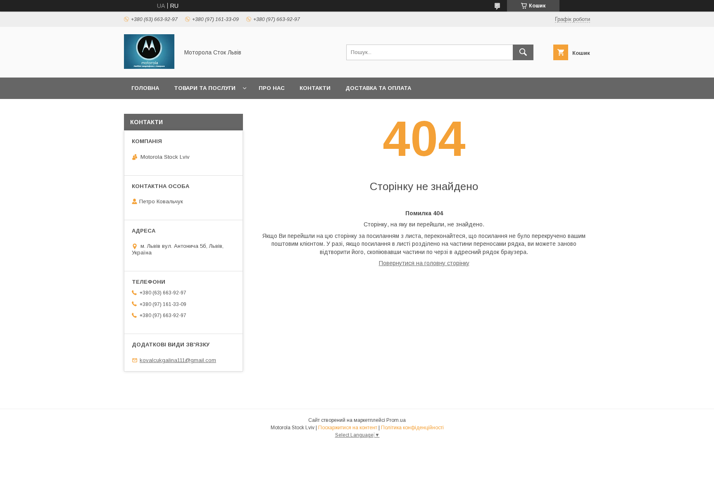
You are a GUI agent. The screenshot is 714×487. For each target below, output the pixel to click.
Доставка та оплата (378, 88)
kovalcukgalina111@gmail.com (178, 360)
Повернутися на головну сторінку (424, 263)
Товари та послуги (205, 88)
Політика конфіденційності (412, 428)
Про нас (272, 88)
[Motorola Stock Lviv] (149, 67)
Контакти (315, 88)
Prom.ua (396, 420)
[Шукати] (523, 52)
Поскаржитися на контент (347, 428)
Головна (145, 88)
